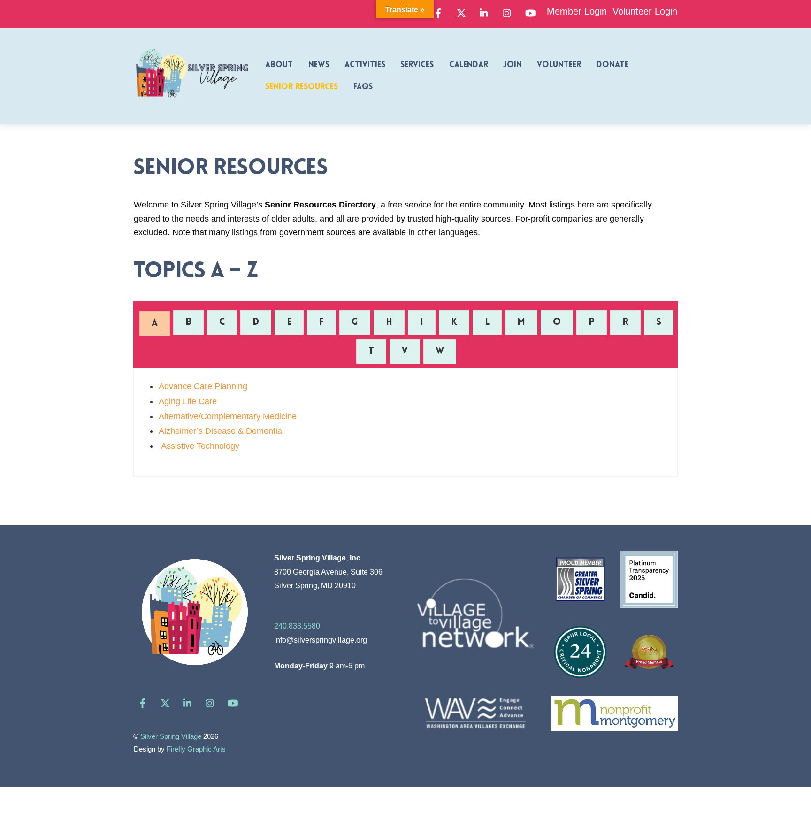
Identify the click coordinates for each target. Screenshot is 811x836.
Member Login (577, 11)
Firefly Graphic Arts (196, 749)
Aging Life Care (188, 401)
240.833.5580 (297, 625)
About (279, 65)
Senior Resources (301, 87)
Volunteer (559, 65)
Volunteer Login (644, 11)
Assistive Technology (199, 446)
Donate (612, 65)
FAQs (363, 87)
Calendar (468, 65)
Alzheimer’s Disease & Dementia (220, 431)
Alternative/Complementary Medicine (228, 416)
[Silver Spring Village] (192, 102)
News (318, 65)
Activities (364, 65)
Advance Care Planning (203, 386)
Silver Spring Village (170, 736)
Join (512, 65)
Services (417, 65)
